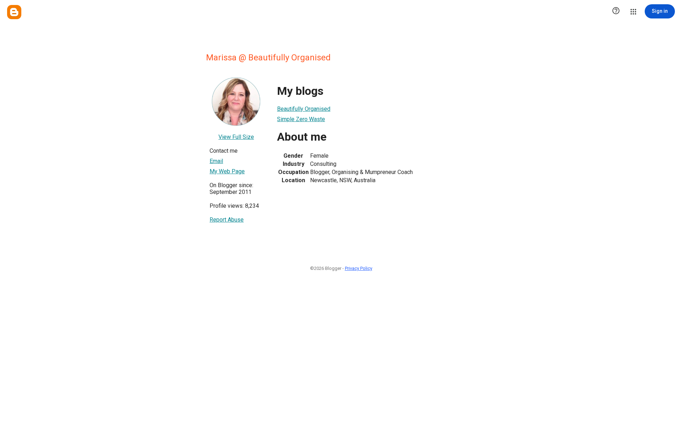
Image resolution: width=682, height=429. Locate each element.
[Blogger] (14, 12)
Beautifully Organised (303, 108)
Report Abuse (227, 219)
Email (216, 161)
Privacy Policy (358, 268)
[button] (615, 11)
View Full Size (236, 137)
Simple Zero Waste (301, 119)
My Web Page (227, 171)
